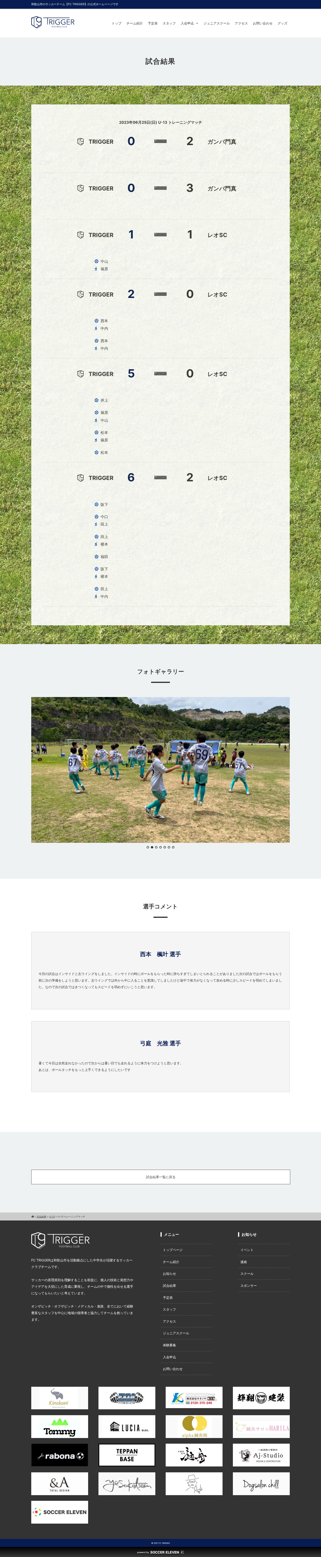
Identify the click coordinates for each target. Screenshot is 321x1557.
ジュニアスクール (217, 23)
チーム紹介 (134, 23)
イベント (247, 1250)
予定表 (153, 23)
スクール (247, 1274)
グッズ (282, 23)
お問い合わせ (263, 23)
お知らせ (169, 1274)
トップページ (173, 1250)
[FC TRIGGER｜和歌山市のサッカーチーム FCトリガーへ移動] (32, 1216)
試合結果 (169, 1286)
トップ (116, 23)
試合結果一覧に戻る (161, 1177)
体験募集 (169, 1345)
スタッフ (169, 23)
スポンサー (248, 1286)
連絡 (243, 1262)
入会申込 (187, 23)
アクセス (241, 23)
